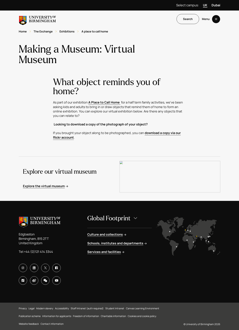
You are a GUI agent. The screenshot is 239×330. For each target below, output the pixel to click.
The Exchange (43, 31)
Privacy (23, 308)
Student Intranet (114, 308)
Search (188, 19)
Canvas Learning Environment (142, 308)
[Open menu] (216, 19)
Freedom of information (86, 316)
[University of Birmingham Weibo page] (34, 280)
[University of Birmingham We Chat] (45, 280)
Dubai (216, 5)
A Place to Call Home (104, 102)
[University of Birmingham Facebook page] (56, 268)
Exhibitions (67, 31)
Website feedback (29, 323)
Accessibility (62, 308)
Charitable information (113, 316)
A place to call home (95, 31)
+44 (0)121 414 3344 (38, 251)
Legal (31, 308)
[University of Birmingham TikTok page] (23, 280)
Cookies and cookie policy (142, 316)
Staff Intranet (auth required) (87, 308)
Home (23, 31)
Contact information (52, 323)
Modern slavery (44, 308)
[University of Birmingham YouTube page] (56, 280)
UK (205, 5)
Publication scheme (30, 316)
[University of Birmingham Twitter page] (45, 268)
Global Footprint (109, 218)
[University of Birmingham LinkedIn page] (34, 268)
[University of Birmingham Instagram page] (23, 268)
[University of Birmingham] (37, 19)
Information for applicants (56, 316)
